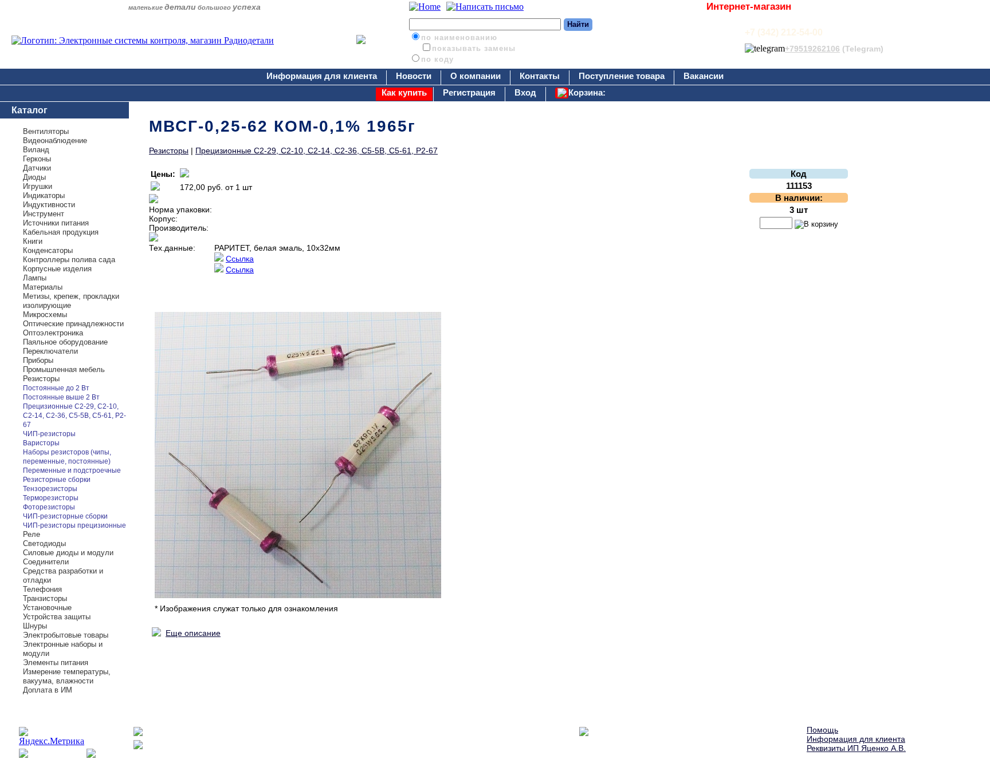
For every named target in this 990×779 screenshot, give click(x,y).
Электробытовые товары (65, 635)
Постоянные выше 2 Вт (61, 397)
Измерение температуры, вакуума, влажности (67, 676)
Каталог (29, 110)
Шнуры (35, 626)
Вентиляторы (46, 131)
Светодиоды (44, 543)
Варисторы (41, 443)
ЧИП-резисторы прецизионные (74, 525)
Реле (31, 534)
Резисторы (41, 378)
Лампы (34, 278)
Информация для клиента (321, 76)
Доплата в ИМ (47, 690)
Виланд (36, 149)
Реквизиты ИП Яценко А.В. (856, 748)
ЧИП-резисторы (49, 434)
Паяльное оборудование (65, 342)
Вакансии (703, 76)
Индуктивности (49, 204)
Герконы (37, 159)
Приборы (38, 360)
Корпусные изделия (57, 268)
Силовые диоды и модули (68, 552)
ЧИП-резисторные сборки (65, 516)
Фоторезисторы (49, 507)
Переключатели (50, 351)
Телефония (42, 589)
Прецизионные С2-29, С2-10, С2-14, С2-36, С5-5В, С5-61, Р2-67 (74, 415)
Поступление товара (622, 76)
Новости (413, 76)
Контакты (540, 76)
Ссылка (240, 258)
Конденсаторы (48, 250)
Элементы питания (55, 662)
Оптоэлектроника (53, 333)
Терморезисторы (50, 498)
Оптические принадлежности (73, 323)
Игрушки (37, 186)
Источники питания (56, 223)
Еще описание (193, 633)
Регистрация (469, 92)
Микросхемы (45, 314)
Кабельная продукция (61, 232)
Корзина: (587, 92)
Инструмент (43, 213)
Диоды (34, 177)
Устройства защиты (57, 616)
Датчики (37, 168)
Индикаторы (44, 195)
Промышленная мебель (64, 369)
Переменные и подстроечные (72, 470)
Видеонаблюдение (55, 140)
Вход (525, 92)
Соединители (46, 561)
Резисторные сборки (57, 480)
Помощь (822, 729)
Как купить (404, 92)
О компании (475, 76)
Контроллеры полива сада (69, 259)
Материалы (42, 287)
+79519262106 (812, 48)
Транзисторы (45, 598)
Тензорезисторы (50, 489)
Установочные (47, 607)
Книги (32, 241)
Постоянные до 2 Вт (56, 388)
